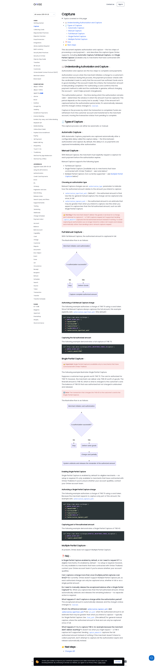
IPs (34, 183)
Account (36, 223)
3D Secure (37, 66)
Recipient (37, 273)
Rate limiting (38, 193)
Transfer (36, 296)
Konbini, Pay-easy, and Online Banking (46, 119)
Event (35, 256)
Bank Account (38, 230)
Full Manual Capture (76, 33)
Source (36, 286)
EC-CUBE (36, 306)
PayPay (36, 136)
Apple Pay (38, 93)
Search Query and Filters (41, 199)
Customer (37, 243)
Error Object (37, 253)
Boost (35, 100)
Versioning (37, 209)
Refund (36, 276)
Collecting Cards (39, 29)
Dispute (36, 246)
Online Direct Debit (40, 129)
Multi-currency (38, 49)
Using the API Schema (41, 170)
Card (35, 236)
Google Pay (37, 106)
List (35, 263)
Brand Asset (37, 79)
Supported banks (39, 203)
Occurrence (37, 266)
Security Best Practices (41, 52)
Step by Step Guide (40, 59)
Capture (36, 26)
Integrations (37, 43)
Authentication (38, 173)
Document (37, 250)
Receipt (36, 269)
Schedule (37, 279)
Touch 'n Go (37, 149)
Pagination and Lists (40, 190)
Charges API (70, 651)
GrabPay (36, 109)
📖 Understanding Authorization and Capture (83, 22)
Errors (35, 180)
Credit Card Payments (41, 176)
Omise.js (36, 186)
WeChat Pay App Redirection (43, 155)
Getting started (39, 23)
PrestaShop (37, 316)
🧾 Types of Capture (73, 25)
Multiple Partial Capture (77, 39)
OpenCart (37, 313)
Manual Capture (74, 31)
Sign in (120, 4)
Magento (36, 310)
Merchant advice (39, 76)
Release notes (38, 196)
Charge (36, 240)
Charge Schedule (39, 216)
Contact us (110, 4)
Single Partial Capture (77, 36)
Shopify (36, 320)
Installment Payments (41, 113)
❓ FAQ (68, 42)
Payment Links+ (39, 219)
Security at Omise (39, 56)
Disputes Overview (39, 36)
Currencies (37, 69)
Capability (37, 233)
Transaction (37, 292)
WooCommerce (39, 323)
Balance (36, 227)
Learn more (101, 663)
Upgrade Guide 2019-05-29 (42, 167)
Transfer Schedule (39, 299)
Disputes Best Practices (41, 33)
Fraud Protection (39, 39)
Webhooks (37, 213)
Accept (118, 662)
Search (36, 282)
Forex (35, 259)
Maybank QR (38, 123)
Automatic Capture (76, 28)
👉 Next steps (70, 45)
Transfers (37, 62)
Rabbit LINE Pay (38, 142)
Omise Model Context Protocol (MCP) (46, 72)
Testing (36, 206)
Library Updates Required (41, 46)
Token (36, 289)
